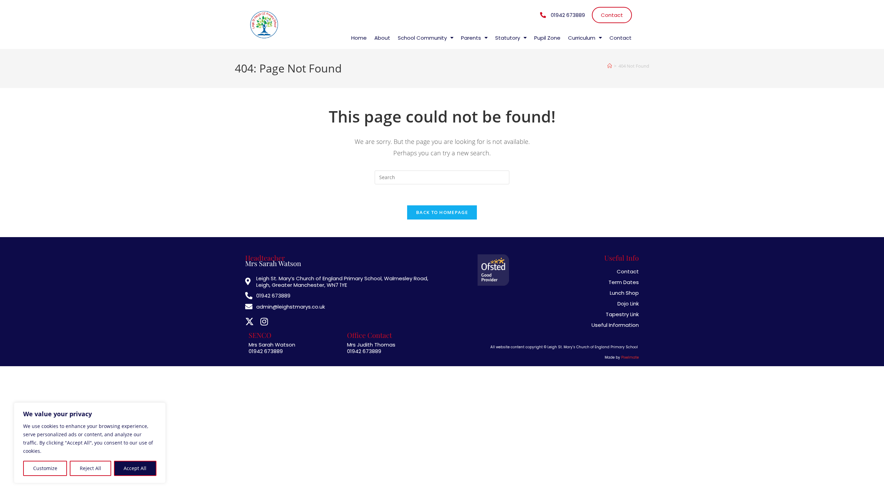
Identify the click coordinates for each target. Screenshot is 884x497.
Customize (45, 468)
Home (359, 37)
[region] (90, 442)
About (382, 37)
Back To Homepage (442, 212)
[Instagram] (264, 321)
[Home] (609, 66)
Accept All (135, 468)
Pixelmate (630, 357)
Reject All (90, 468)
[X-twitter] (249, 321)
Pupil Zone (547, 37)
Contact (620, 37)
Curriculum (581, 37)
